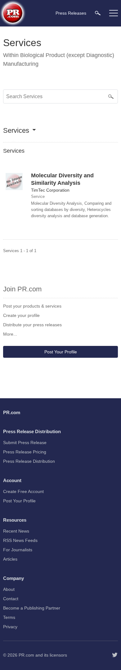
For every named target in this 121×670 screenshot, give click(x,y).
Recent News (16, 531)
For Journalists (17, 549)
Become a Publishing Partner (31, 607)
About (9, 589)
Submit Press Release (25, 442)
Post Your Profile (60, 351)
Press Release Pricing (24, 451)
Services (16, 130)
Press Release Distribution (29, 461)
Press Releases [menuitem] (71, 13)
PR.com (26, 655)
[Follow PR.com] (115, 655)
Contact (10, 598)
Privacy (10, 626)
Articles (10, 559)
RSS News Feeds (20, 540)
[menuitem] (98, 13)
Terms (9, 617)
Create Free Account (23, 491)
